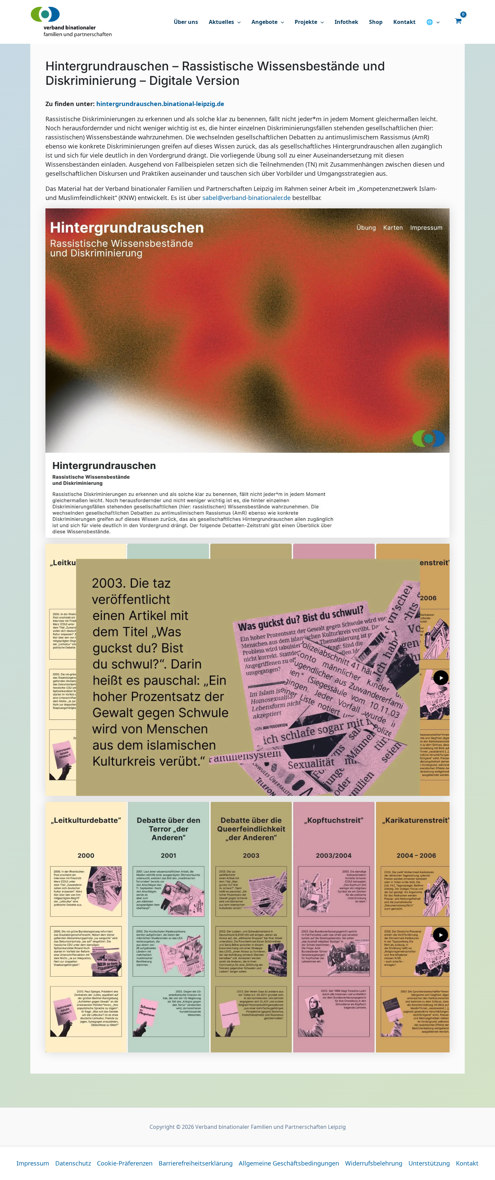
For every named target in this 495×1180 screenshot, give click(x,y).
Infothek (346, 22)
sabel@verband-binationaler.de (246, 198)
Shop (376, 22)
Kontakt (404, 22)
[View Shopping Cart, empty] (458, 20)
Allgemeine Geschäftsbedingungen (289, 1163)
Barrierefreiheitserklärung (196, 1163)
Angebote (264, 22)
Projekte (306, 22)
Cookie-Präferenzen (125, 1163)
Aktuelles (221, 22)
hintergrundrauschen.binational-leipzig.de (160, 104)
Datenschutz (73, 1163)
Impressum (32, 1163)
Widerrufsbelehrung (373, 1163)
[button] (237, 22)
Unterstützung (429, 1163)
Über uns (186, 22)
